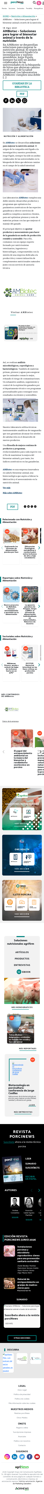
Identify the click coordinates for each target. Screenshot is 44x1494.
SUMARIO (30, 1164)
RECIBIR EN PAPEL (31, 1178)
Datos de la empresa (10, 721)
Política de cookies (22, 1398)
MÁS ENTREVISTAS (23, 1112)
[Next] (38, 547)
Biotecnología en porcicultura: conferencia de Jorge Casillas (21, 1089)
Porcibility (29, 8)
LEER (32, 1105)
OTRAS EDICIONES (22, 1338)
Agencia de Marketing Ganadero (27, 1482)
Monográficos (38, 8)
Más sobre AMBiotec (12, 493)
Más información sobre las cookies (22, 1403)
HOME (6, 16)
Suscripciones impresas (22, 1432)
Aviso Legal (22, 1390)
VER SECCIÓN (22, 823)
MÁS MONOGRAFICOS (22, 1007)
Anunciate (22, 1436)
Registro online (22, 1427)
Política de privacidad (22, 1394)
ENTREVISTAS (22, 965)
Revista (4, 8)
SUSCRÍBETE (31, 1168)
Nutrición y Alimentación (23, 16)
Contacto (22, 1445)
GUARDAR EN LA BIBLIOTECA (22, 85)
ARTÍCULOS (22, 952)
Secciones (12, 8)
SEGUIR (29, 1219)
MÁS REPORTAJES (27, 1048)
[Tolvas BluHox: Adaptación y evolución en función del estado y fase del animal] (21, 1023)
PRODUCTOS (22, 959)
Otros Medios (22, 1417)
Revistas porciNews (22, 1413)
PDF (22, 93)
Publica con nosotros (22, 1441)
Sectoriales (20, 8)
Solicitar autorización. (27, 1481)
